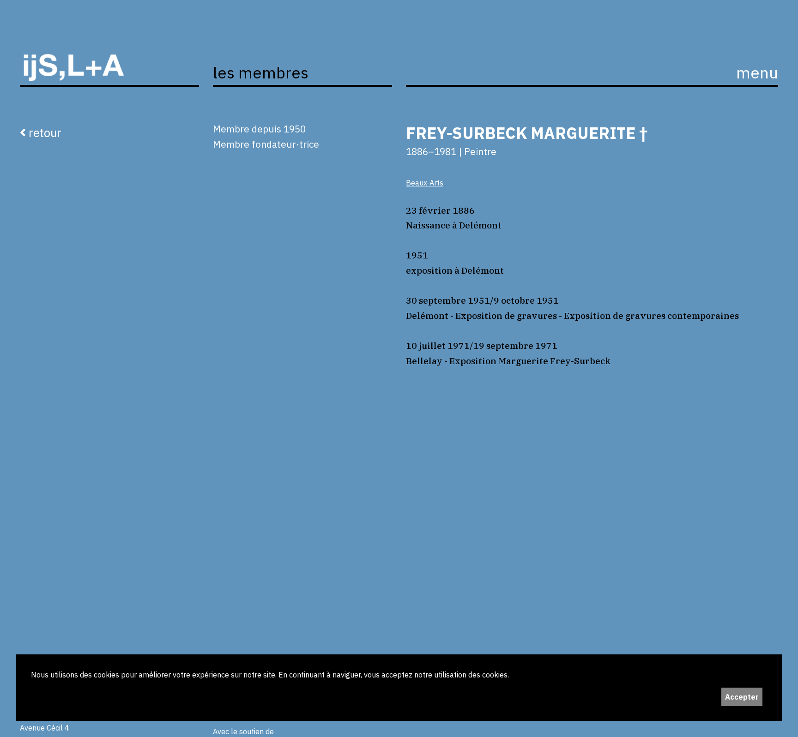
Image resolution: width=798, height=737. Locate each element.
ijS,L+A (109, 57)
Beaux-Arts (424, 182)
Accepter (742, 696)
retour (43, 132)
